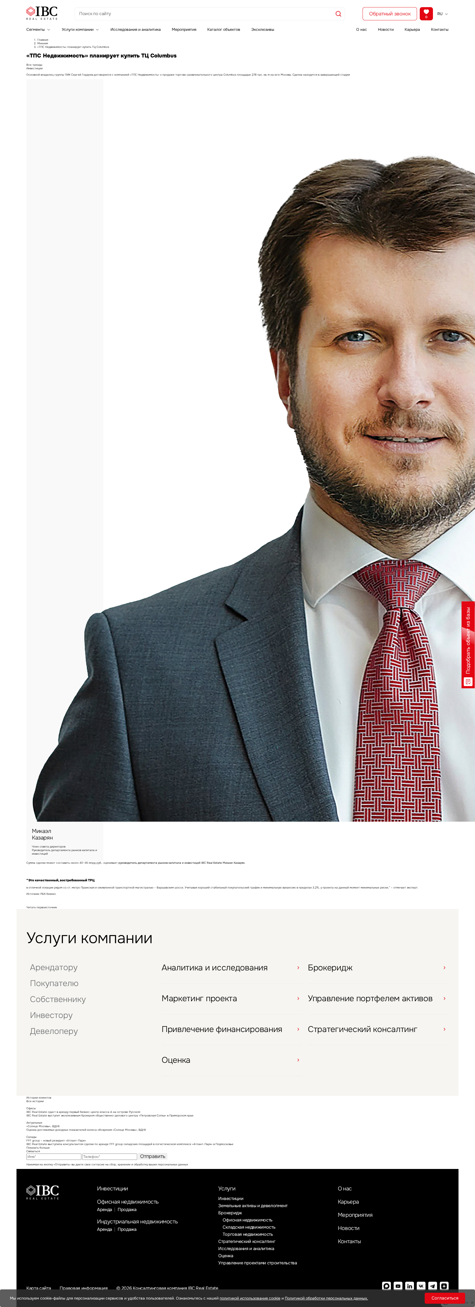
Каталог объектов (223, 29)
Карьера (412, 29)
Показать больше (38, 1147)
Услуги (227, 1188)
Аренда (104, 1209)
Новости (386, 29)
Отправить (152, 1156)
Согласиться (445, 1298)
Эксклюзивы (262, 29)
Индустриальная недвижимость (137, 1221)
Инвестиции (112, 1188)
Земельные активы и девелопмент (252, 1206)
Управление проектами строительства (257, 1263)
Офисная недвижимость (128, 1201)
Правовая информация (83, 1288)
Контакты (440, 29)
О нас (361, 29)
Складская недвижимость (249, 1227)
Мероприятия (184, 29)
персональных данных (173, 1164)
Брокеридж (230, 1213)
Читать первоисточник (41, 907)
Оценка (225, 1256)
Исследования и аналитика (136, 29)
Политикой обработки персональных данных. (326, 1298)
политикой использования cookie (250, 1298)
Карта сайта (38, 1288)
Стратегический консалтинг (246, 1241)
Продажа (127, 1209)
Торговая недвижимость (248, 1234)
